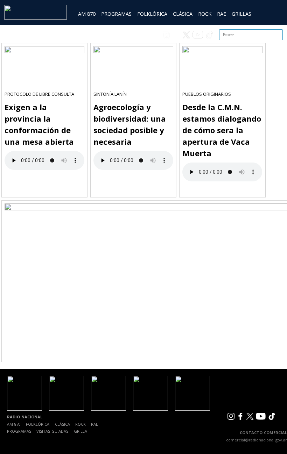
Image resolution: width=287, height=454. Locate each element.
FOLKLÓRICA (152, 13)
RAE (221, 13)
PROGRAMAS (116, 13)
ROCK (204, 13)
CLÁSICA (182, 13)
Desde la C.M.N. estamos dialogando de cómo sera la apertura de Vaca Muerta (221, 130)
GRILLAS (241, 13)
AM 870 (87, 13)
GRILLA (80, 431)
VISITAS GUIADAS (52, 431)
